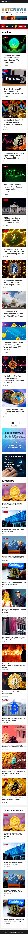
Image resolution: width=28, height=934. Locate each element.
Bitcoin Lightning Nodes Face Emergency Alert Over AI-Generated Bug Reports (14, 251)
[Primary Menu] (7, 26)
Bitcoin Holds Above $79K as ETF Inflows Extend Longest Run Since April (13, 798)
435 (12, 425)
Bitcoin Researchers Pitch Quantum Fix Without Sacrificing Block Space (13, 282)
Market (6, 37)
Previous (6, 423)
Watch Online (22, 26)
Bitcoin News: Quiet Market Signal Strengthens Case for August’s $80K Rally (14, 156)
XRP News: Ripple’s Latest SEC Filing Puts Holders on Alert (14, 411)
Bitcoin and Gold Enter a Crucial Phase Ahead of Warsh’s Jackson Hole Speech (13, 557)
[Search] (13, 26)
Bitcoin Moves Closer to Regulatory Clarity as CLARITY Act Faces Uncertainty (14, 745)
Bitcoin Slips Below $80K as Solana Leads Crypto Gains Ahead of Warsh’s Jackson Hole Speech (14, 610)
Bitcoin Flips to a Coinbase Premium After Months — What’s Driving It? (14, 583)
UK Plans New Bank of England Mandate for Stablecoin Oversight (12, 220)
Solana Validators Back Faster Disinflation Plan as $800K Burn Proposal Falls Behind (13, 665)
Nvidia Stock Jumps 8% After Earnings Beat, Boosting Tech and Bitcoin (13, 91)
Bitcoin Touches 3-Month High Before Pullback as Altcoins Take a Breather (13, 834)
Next (15, 425)
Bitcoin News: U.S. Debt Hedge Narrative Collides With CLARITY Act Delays (13, 314)
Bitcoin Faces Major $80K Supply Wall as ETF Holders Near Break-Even (13, 772)
